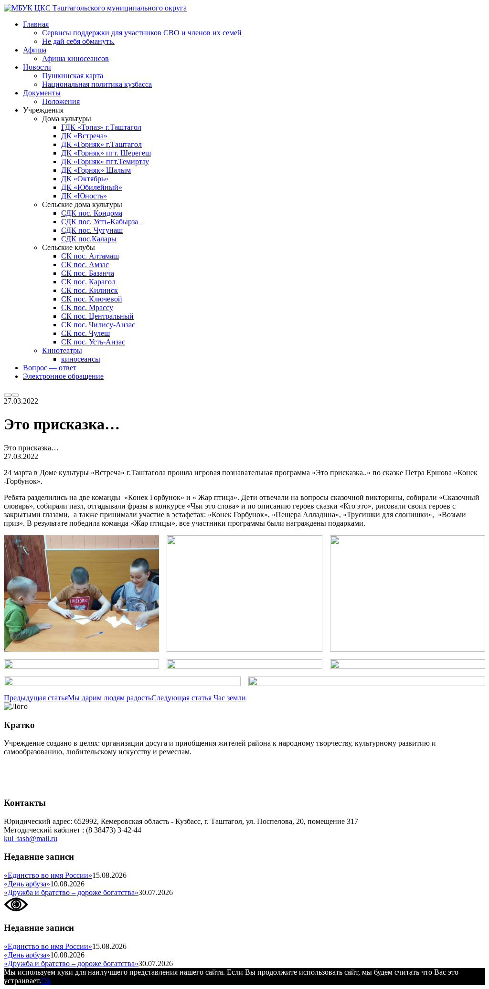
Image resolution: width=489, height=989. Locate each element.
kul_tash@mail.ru (30, 838)
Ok (46, 981)
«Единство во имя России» (48, 875)
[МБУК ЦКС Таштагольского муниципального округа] (95, 8)
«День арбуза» (27, 884)
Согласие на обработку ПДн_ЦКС (60, 768)
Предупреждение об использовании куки (71, 784)
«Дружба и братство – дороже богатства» (71, 892)
